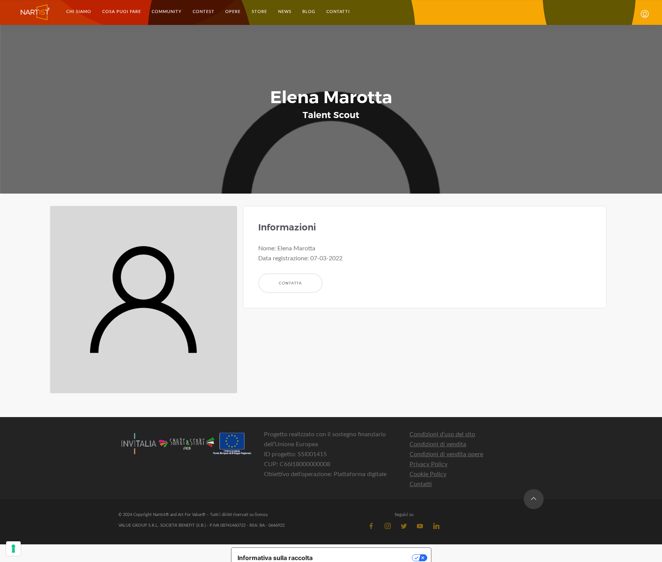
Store (259, 12)
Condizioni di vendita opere (446, 454)
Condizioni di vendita (438, 444)
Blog (308, 12)
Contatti (337, 12)
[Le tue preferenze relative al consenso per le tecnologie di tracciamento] (13, 548)
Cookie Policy (428, 474)
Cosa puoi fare (121, 12)
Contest (204, 12)
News (285, 12)
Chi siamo (78, 12)
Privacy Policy (428, 464)
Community (167, 12)
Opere (233, 12)
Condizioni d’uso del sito (442, 434)
